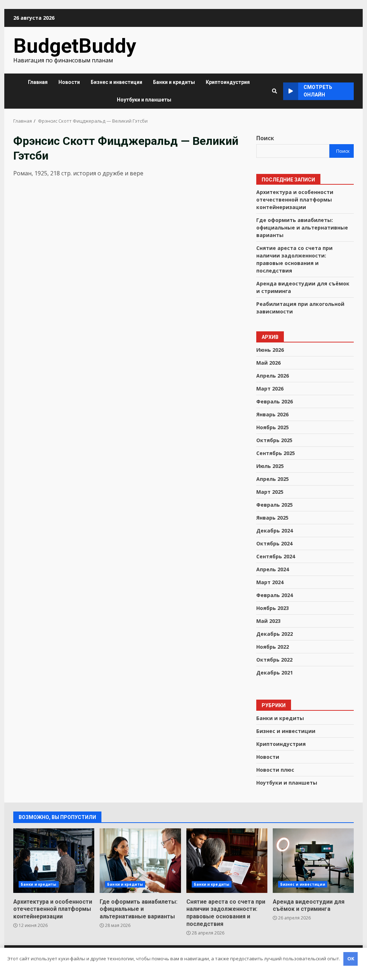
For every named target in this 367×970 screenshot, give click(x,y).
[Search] (274, 91)
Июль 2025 (270, 466)
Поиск (265, 138)
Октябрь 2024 (274, 543)
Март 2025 (269, 491)
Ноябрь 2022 (272, 646)
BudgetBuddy (74, 46)
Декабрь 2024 (274, 530)
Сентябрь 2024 (275, 556)
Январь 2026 (272, 414)
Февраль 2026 (274, 401)
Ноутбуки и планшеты (144, 100)
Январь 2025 (272, 517)
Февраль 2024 (274, 595)
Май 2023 (268, 621)
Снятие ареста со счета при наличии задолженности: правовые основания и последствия (226, 860)
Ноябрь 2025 (272, 427)
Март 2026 (269, 388)
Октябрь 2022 (274, 659)
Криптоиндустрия (228, 82)
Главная (38, 82)
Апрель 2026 (272, 375)
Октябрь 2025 (274, 440)
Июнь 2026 (270, 349)
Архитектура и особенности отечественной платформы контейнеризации (294, 199)
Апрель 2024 (272, 569)
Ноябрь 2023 (272, 608)
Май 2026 (268, 362)
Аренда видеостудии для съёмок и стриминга (313, 860)
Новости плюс (275, 769)
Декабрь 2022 (274, 633)
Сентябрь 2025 (275, 453)
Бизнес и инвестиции (116, 82)
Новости (69, 82)
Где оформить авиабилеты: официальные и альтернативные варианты (302, 227)
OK (350, 958)
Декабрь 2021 (274, 672)
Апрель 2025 (272, 478)
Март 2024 (269, 582)
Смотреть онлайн (318, 91)
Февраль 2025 (274, 504)
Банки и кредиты (174, 82)
